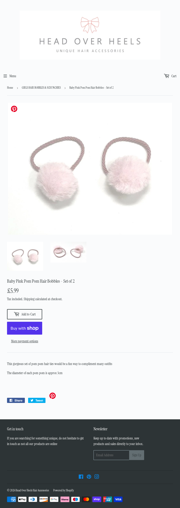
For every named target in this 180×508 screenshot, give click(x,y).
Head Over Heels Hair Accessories (32, 490)
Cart (173, 76)
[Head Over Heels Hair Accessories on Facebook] (81, 477)
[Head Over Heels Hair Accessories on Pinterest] (88, 477)
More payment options (24, 341)
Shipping (29, 299)
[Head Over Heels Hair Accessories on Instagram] (96, 477)
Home (10, 88)
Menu (12, 76)
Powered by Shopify (63, 490)
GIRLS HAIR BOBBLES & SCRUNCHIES (41, 88)
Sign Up (136, 455)
